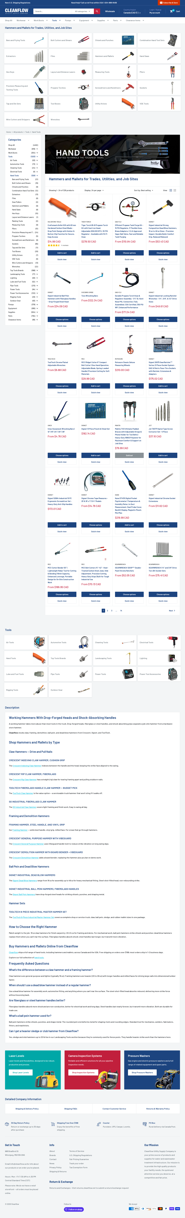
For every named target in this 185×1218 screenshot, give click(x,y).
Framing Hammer (20, 830)
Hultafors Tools (54, 222)
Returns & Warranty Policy (158, 1108)
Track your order (76, 1163)
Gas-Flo (118, 222)
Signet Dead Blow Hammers (25, 880)
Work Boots (39, 20)
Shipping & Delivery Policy (27, 1108)
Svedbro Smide (87, 292)
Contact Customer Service (114, 1108)
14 (121, 610)
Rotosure (119, 359)
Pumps (68, 20)
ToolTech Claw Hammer (23, 793)
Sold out (129, 455)
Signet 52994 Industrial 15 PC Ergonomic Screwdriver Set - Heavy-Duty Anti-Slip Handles (60, 501)
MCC (83, 359)
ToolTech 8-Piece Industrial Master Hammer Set (33, 917)
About (52, 1151)
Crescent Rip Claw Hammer (25, 779)
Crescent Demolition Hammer (26, 857)
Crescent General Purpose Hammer (28, 844)
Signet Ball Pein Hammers (24, 894)
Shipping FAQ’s (70, 1108)
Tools (54, 20)
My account (155, 12)
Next (172, 610)
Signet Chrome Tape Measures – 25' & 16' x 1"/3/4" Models (94, 499)
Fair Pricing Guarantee (78, 1159)
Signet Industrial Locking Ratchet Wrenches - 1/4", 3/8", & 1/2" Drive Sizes (163, 299)
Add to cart (62, 253)
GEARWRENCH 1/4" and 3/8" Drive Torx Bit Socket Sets (163, 569)
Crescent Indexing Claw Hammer (27, 765)
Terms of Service (76, 1151)
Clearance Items (133, 20)
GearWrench (120, 564)
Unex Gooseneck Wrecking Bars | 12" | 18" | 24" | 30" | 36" (61, 430)
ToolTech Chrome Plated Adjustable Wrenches (58, 363)
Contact (53, 1159)
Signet (151, 222)
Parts (115, 20)
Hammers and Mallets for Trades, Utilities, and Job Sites (38, 27)
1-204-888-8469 (110, 3)
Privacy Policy (55, 1167)
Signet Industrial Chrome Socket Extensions (162, 499)
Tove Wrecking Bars (89, 296)
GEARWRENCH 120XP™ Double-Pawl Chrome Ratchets (128, 569)
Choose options (129, 253)
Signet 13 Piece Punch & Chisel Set (95, 429)
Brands (52, 1155)
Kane (117, 495)
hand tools (39, 957)
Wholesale (110, 11)
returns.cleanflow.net (86, 1188)
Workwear (21, 20)
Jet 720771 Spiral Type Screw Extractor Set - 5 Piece (161, 430)
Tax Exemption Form (78, 1167)
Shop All (8, 20)
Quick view (62, 259)
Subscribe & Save (169, 2)
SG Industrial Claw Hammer (24, 807)
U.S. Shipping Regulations (78, 1155)
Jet (150, 425)
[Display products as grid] (171, 190)
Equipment (84, 20)
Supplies (101, 20)
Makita (117, 425)
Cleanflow (13, 952)
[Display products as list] (175, 190)
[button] (171, 11)
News (51, 1163)
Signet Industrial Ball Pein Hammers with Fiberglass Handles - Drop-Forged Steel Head (62, 299)
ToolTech (51, 359)
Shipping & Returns (58, 1171)
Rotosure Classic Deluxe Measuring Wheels (125, 363)
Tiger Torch (86, 222)
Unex (50, 425)
